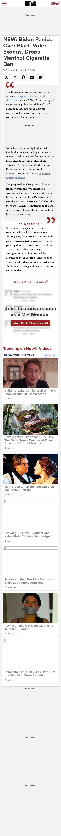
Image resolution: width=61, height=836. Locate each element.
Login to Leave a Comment (30, 323)
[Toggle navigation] (4, 4)
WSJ (6, 70)
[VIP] (55, 4)
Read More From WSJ (29, 282)
